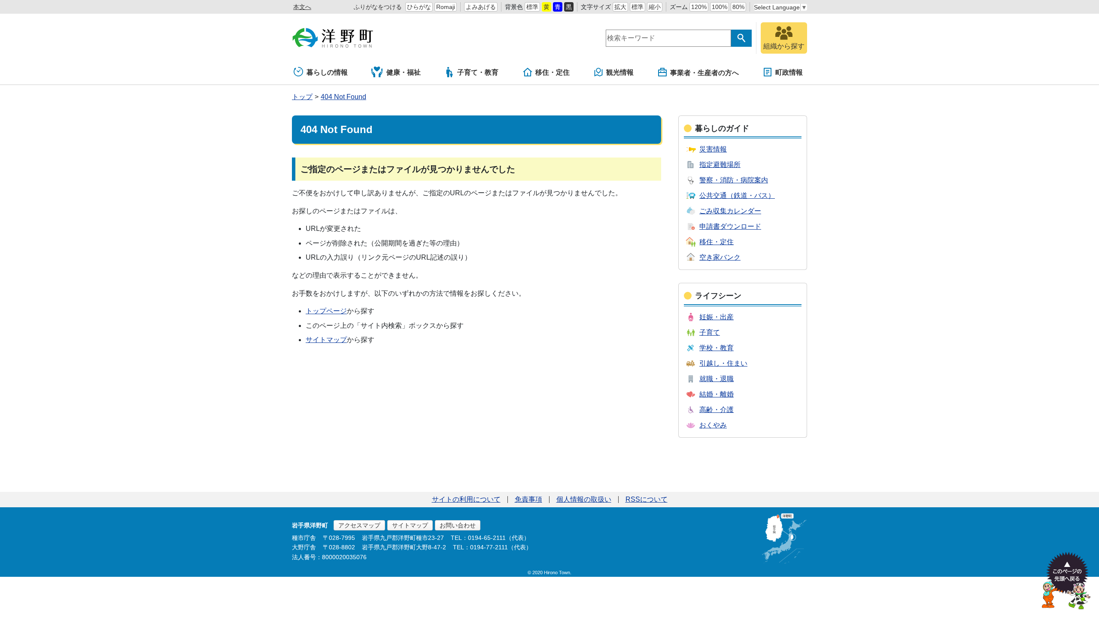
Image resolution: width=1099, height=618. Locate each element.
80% (738, 6)
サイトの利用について (466, 499)
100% (719, 6)
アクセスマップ (359, 525)
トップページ (326, 311)
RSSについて (646, 499)
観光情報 (620, 72)
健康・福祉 (403, 72)
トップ (302, 96)
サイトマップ (326, 339)
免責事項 (528, 499)
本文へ (302, 6)
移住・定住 (552, 72)
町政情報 (789, 72)
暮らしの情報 (327, 72)
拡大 (620, 6)
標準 (532, 6)
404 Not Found (343, 96)
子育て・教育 (477, 72)
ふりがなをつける (378, 6)
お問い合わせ (458, 525)
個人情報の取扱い (583, 499)
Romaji (445, 6)
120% (699, 6)
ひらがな (419, 6)
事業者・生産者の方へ (704, 72)
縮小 (655, 6)
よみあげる (481, 6)
